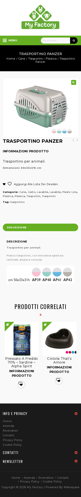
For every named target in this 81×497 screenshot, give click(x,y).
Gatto (32, 191)
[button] (73, 82)
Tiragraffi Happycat (72, 142)
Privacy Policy (12, 440)
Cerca (74, 40)
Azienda (8, 426)
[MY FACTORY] (40, 16)
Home (10, 58)
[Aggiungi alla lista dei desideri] (21, 384)
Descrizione (17, 227)
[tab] (40, 228)
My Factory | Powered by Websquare (53, 487)
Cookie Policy (12, 444)
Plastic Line (69, 191)
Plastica (51, 58)
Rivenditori (10, 430)
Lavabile (42, 191)
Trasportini (35, 58)
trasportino (17, 201)
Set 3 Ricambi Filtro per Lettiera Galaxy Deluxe (76, 144)
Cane (21, 58)
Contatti (8, 435)
